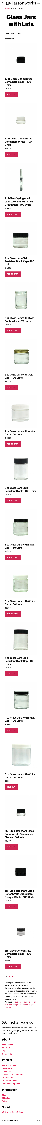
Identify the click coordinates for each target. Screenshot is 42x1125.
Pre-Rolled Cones (9, 1080)
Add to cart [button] (13, 214)
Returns (5, 1101)
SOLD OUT (11, 94)
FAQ (3, 1051)
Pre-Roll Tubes (8, 1077)
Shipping (6, 1098)
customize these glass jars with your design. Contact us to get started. (21, 1004)
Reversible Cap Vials (11, 1084)
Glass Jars (6, 1071)
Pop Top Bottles (9, 1065)
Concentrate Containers (12, 1074)
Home (7, 8)
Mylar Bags (7, 1068)
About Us (6, 1048)
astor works (13, 1121)
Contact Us (7, 1054)
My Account (7, 1045)
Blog (4, 1095)
